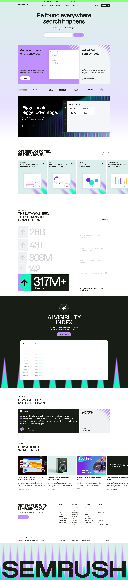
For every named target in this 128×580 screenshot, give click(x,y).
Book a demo (28, 125)
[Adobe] (20, 540)
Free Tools (74, 524)
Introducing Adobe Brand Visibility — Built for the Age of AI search (30, 478)
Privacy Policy (62, 540)
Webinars (100, 522)
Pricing (51, 5)
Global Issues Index (89, 520)
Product (44, 5)
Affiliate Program (63, 524)
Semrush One (62, 508)
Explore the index (63, 334)
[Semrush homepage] (23, 5)
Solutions (57, 5)
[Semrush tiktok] (23, 537)
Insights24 (74, 516)
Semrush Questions (89, 510)
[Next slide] (108, 154)
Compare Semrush (63, 518)
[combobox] (57, 35)
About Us (87, 508)
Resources (66, 5)
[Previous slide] (103, 154)
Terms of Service (74, 540)
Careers (87, 514)
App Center (74, 520)
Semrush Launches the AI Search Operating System (59, 478)
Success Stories (62, 520)
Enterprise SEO (75, 510)
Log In (96, 5)
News (86, 512)
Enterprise (75, 5)
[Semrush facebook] (29, 537)
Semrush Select (88, 518)
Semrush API (101, 512)
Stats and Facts (62, 522)
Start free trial (23, 517)
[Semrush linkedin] (18, 537)
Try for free (25, 78)
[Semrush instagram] (21, 537)
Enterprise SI (75, 514)
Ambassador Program (103, 524)
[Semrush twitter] (31, 537)
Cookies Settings (86, 540)
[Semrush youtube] (26, 537)
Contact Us (87, 526)
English (107, 540)
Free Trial (61, 516)
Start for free (105, 5)
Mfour (73, 518)
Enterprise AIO (75, 512)
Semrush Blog (101, 520)
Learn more (105, 219)
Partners (87, 516)
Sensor (73, 526)
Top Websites (75, 522)
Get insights (79, 34)
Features (61, 510)
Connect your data (89, 78)
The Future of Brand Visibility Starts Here (89, 478)
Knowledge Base (101, 508)
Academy (100, 510)
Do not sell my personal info (88, 523)
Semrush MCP (75, 508)
